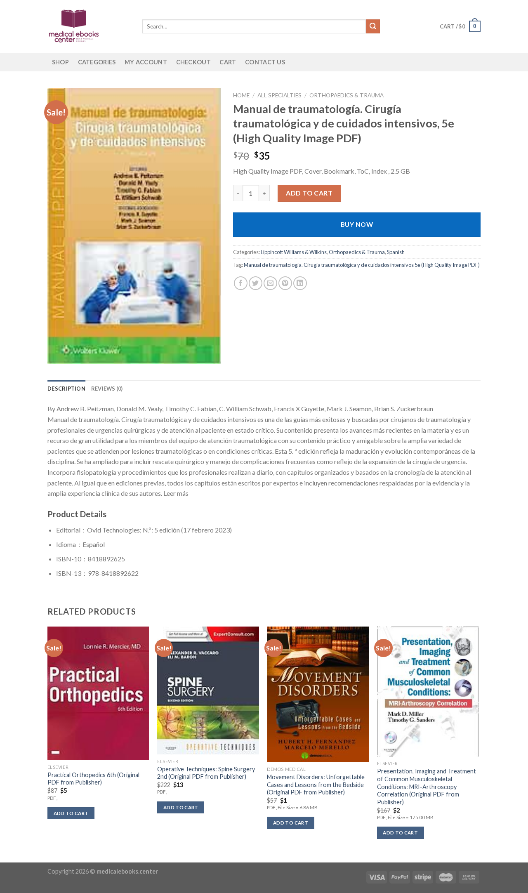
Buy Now (357, 224)
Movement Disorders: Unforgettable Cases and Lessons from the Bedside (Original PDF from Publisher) (316, 784)
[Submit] (373, 26)
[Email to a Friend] (270, 283)
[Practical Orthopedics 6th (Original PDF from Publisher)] (98, 693)
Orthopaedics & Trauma (346, 95)
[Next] (478, 744)
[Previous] (48, 744)
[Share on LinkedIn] (300, 283)
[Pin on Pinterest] (285, 283)
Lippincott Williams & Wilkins (294, 252)
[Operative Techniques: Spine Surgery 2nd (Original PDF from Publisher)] (208, 690)
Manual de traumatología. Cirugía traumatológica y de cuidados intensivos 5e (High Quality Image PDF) (362, 265)
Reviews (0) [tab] (107, 388)
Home (241, 95)
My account (146, 62)
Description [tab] (66, 388)
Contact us (265, 62)
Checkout (193, 62)
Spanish (396, 252)
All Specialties (279, 95)
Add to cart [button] (71, 813)
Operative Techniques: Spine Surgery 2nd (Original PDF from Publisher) (206, 773)
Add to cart (309, 193)
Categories (97, 62)
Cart (227, 62)
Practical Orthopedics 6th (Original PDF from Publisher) (93, 778)
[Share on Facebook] (241, 283)
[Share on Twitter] (255, 283)
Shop (60, 62)
